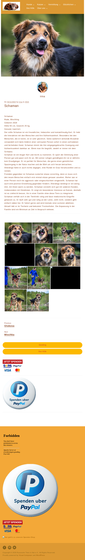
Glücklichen (68, 4)
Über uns (41, 8)
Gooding (42, 345)
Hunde (29, 4)
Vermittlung (53, 4)
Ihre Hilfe (30, 8)
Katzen (40, 4)
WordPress (40, 555)
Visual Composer (25, 555)
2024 (27, 102)
